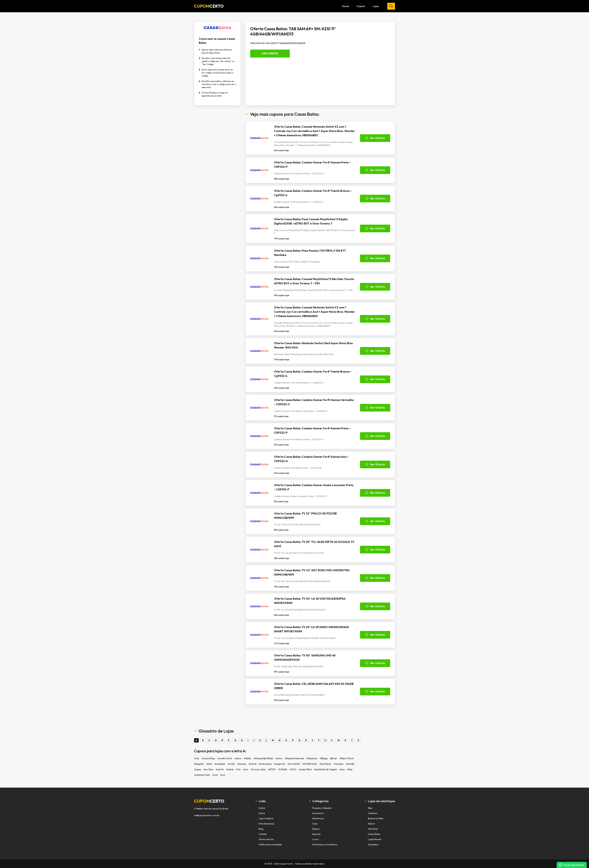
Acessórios (318, 813)
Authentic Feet (202, 775)
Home (345, 6)
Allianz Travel (346, 758)
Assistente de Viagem (325, 769)
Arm (238, 769)
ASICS (292, 769)
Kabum (371, 823)
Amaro (231, 764)
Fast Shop (373, 828)
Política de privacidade (270, 844)
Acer (196, 758)
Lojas (376, 6)
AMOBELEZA (309, 764)
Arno (245, 769)
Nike (370, 807)
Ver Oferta (270, 53)
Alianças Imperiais (294, 758)
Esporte (316, 834)
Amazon (241, 764)
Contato (263, 834)
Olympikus (373, 844)
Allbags (324, 758)
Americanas (265, 764)
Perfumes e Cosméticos (324, 844)
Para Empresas (266, 823)
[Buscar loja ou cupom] (391, 6)
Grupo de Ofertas (573, 864)
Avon (215, 775)
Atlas (349, 769)
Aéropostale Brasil (263, 758)
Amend (252, 764)
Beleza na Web (375, 818)
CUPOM (209, 6)
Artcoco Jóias (258, 769)
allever (333, 758)
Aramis (230, 769)
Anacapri (338, 764)
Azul (222, 775)
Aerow (278, 758)
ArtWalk (282, 769)
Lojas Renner (374, 839)
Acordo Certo (224, 758)
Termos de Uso (266, 839)
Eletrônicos (318, 818)
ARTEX (272, 769)
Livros (315, 839)
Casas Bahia (374, 834)
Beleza (315, 828)
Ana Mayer (325, 764)
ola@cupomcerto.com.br (206, 815)
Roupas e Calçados (322, 807)
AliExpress (311, 758)
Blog (261, 828)
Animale (350, 764)
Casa (314, 823)
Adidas (247, 758)
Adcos (237, 758)
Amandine (219, 764)
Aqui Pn (220, 769)
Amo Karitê (293, 764)
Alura (209, 764)
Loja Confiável (266, 818)
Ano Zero (208, 769)
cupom (209, 801)
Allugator (199, 764)
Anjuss (197, 769)
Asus (342, 769)
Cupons (361, 6)
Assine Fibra (305, 769)
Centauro (372, 813)
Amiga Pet (279, 764)
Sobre (262, 813)
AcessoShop (208, 758)
